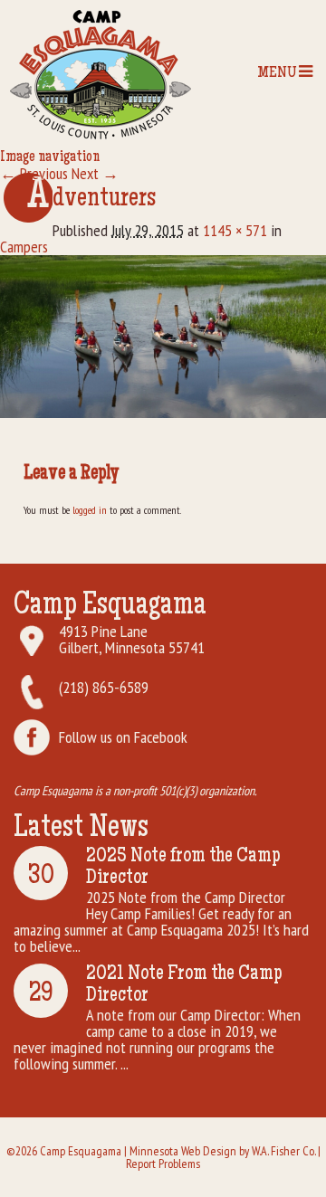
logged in (89, 510)
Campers (24, 246)
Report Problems (163, 1163)
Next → (95, 173)
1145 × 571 (235, 230)
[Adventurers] (163, 334)
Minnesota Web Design (182, 1151)
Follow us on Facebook (123, 737)
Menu (278, 73)
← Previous (34, 173)
